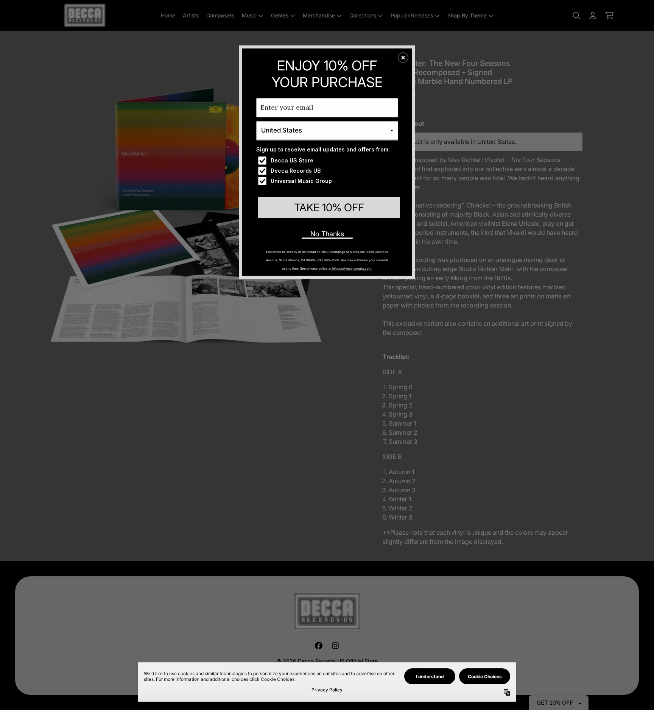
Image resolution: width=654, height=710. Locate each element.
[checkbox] (328, 160)
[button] (403, 57)
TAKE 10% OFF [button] (329, 207)
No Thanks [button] (327, 234)
